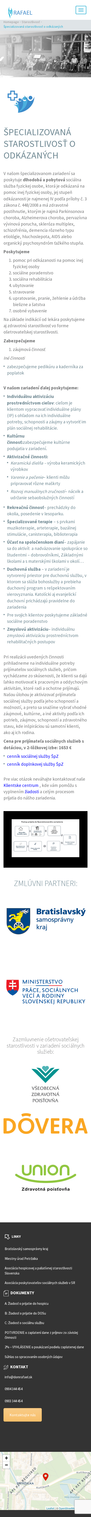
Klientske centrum (21, 785)
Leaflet (50, 1508)
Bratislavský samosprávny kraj (26, 1249)
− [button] (6, 1465)
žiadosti (32, 791)
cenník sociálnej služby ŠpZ (33, 756)
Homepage (11, 22)
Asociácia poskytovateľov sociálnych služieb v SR (40, 1283)
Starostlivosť (31, 22)
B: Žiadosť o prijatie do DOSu (25, 1313)
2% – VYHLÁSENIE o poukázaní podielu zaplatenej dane (44, 1347)
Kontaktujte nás (23, 1414)
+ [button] (6, 1458)
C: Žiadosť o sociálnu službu (24, 1323)
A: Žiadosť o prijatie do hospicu (27, 1303)
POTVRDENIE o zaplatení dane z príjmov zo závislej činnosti (41, 1335)
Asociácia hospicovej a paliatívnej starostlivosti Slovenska (38, 1270)
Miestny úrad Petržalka (21, 1258)
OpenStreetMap (68, 1508)
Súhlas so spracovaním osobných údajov (34, 1357)
